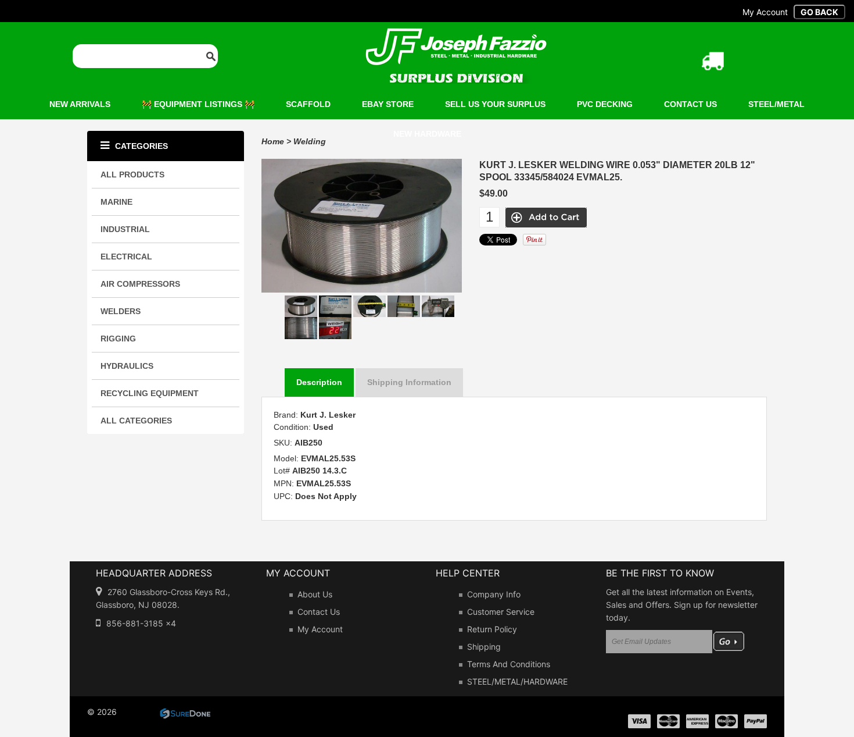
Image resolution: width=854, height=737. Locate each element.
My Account (320, 629)
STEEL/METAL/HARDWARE (517, 681)
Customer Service (500, 612)
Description (319, 382)
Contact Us (318, 612)
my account (765, 12)
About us (314, 594)
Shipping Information (409, 382)
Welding (309, 141)
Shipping (484, 646)
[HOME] (456, 35)
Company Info (494, 594)
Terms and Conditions (508, 664)
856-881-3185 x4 (141, 623)
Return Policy (492, 629)
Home (272, 141)
